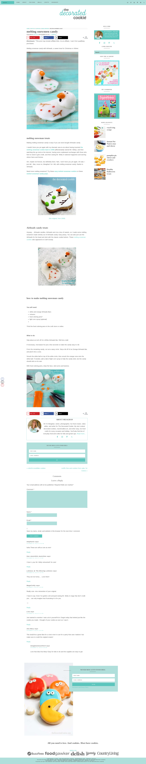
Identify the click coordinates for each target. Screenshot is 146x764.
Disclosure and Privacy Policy (80, 687)
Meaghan (36, 34)
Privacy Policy (91, 758)
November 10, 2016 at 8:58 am (38, 647)
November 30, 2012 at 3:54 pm (35, 572)
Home (28, 28)
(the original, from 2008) (57, 218)
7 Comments (53, 34)
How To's (32, 28)
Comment (30, 489)
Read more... (81, 434)
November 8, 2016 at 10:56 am (35, 630)
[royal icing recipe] (100, 133)
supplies (38, 28)
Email (29, 520)
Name (29, 512)
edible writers (45, 28)
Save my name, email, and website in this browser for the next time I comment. (53, 531)
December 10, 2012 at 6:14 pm (35, 613)
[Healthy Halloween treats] (100, 174)
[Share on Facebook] (2, 378)
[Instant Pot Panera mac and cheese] (100, 146)
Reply (28, 552)
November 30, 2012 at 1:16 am (35, 558)
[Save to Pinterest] (2, 385)
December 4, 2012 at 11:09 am (35, 587)
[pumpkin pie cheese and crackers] (100, 160)
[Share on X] (2, 382)
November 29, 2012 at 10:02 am (35, 543)
